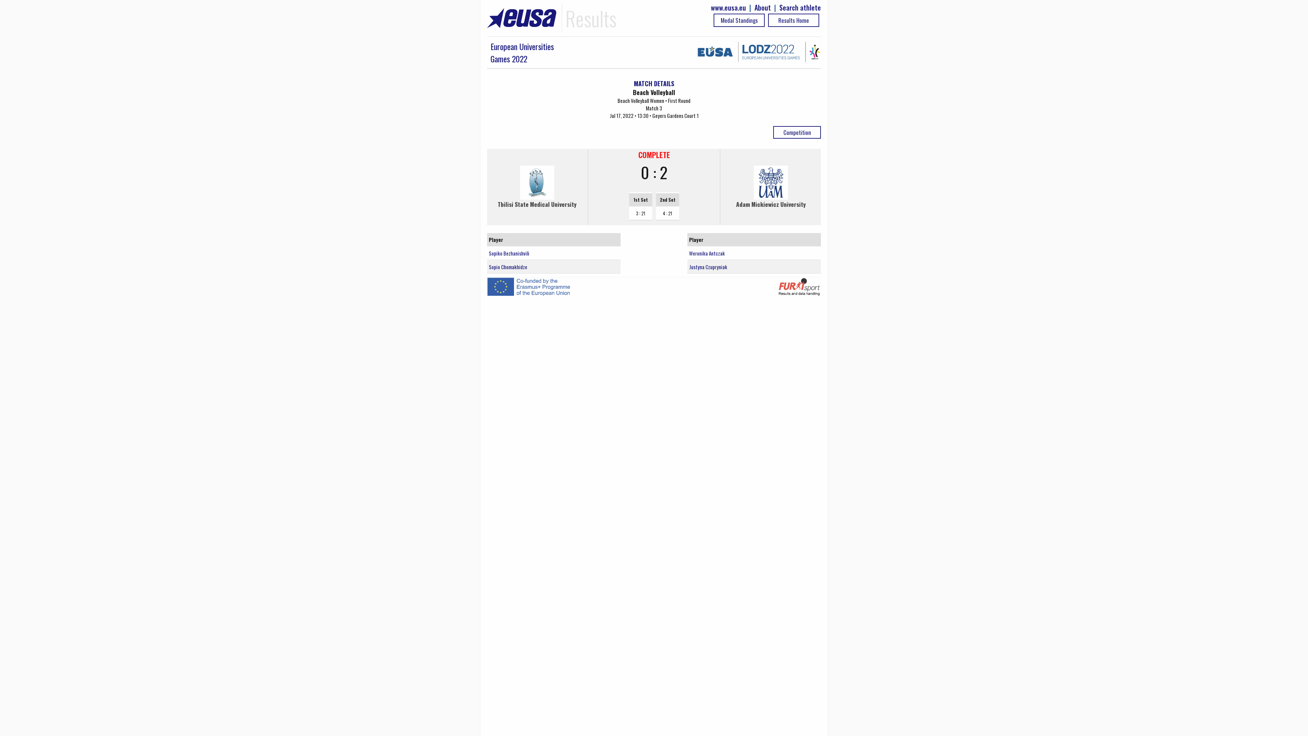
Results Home (793, 20)
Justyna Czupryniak (708, 267)
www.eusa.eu (728, 7)
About (762, 7)
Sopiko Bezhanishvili (509, 253)
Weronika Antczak (707, 253)
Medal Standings (739, 20)
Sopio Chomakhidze (508, 267)
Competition (797, 132)
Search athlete (800, 7)
